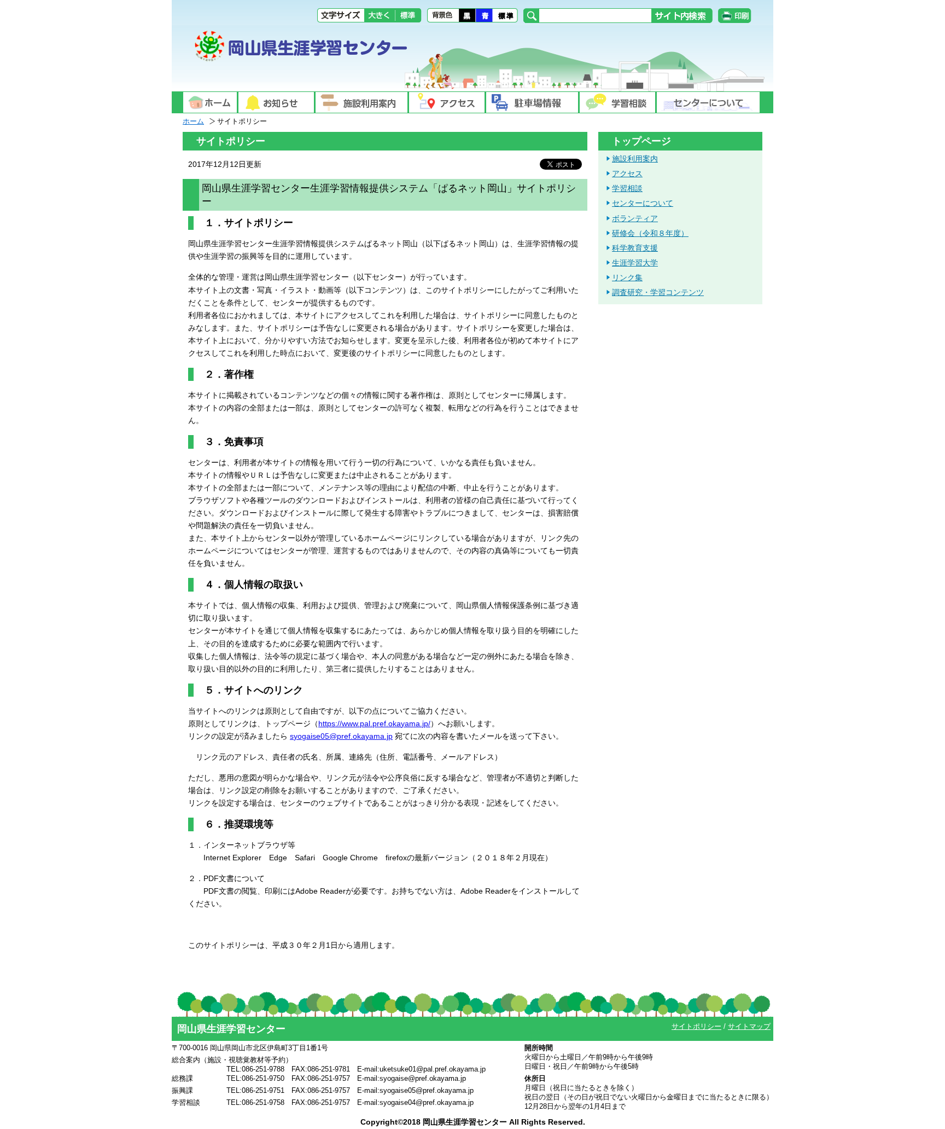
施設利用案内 (635, 158)
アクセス (627, 173)
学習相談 (627, 188)
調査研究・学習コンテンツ (658, 292)
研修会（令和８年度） (650, 233)
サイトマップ (749, 1026)
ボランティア (635, 218)
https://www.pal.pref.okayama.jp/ (374, 723)
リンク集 (627, 277)
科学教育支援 (635, 248)
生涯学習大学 (635, 262)
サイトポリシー (696, 1026)
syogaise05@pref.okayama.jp (341, 736)
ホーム (193, 121)
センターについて (642, 203)
